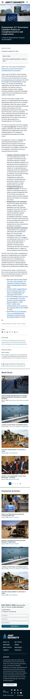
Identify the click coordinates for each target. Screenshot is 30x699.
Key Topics (18, 642)
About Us (6, 642)
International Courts (7, 342)
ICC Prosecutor (21, 340)
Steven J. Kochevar (14, 517)
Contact (6, 650)
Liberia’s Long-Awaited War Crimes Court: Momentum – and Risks (14, 476)
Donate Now (10, 685)
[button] (27, 2)
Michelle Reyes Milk (14, 479)
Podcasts (18, 650)
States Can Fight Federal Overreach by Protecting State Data (13, 514)
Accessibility (20, 695)
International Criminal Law (11, 344)
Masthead (6, 645)
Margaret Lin (19, 426)
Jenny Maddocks (13, 453)
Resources (18, 647)
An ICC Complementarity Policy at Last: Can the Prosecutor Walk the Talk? (17, 305)
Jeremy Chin (12, 426)
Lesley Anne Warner (14, 543)
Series (17, 645)
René (5, 352)
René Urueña (6, 48)
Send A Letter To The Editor (14, 365)
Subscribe (14, 626)
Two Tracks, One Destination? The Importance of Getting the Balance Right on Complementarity (16, 283)
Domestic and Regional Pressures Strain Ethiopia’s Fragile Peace (13, 541)
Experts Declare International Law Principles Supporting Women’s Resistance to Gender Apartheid (14, 397)
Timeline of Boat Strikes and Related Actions (15, 425)
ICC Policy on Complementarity (9, 340)
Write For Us (7, 647)
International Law (22, 344)
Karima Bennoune (20, 400)
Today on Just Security (9, 611)
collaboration (23, 229)
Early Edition (6, 609)
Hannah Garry (12, 400)
